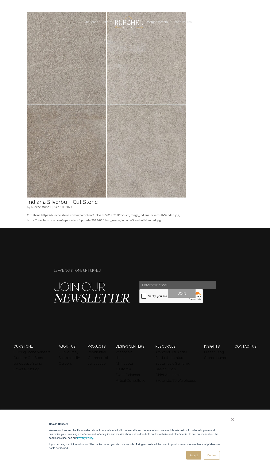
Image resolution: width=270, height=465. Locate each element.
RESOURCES (165, 346)
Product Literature (170, 358)
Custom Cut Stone (29, 358)
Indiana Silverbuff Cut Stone (62, 202)
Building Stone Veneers (32, 352)
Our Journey (68, 352)
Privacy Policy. (85, 437)
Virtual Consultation (131, 380)
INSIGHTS (212, 346)
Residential (97, 352)
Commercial (98, 358)
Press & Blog (214, 352)
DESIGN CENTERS (130, 346)
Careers (65, 363)
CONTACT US (245, 346)
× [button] (232, 418)
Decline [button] (211, 455)
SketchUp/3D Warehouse (175, 380)
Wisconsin (124, 352)
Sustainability (69, 358)
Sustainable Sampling (172, 363)
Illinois (121, 358)
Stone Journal (182, 22)
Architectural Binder (171, 352)
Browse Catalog (26, 369)
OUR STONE (23, 346)
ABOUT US (67, 346)
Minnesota (124, 363)
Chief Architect (167, 375)
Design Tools (165, 369)
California (123, 369)
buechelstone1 (41, 207)
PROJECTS (97, 346)
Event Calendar (128, 375)
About (107, 22)
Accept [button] (194, 455)
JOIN (182, 293)
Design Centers (157, 22)
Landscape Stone (28, 363)
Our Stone (91, 22)
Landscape (97, 363)
